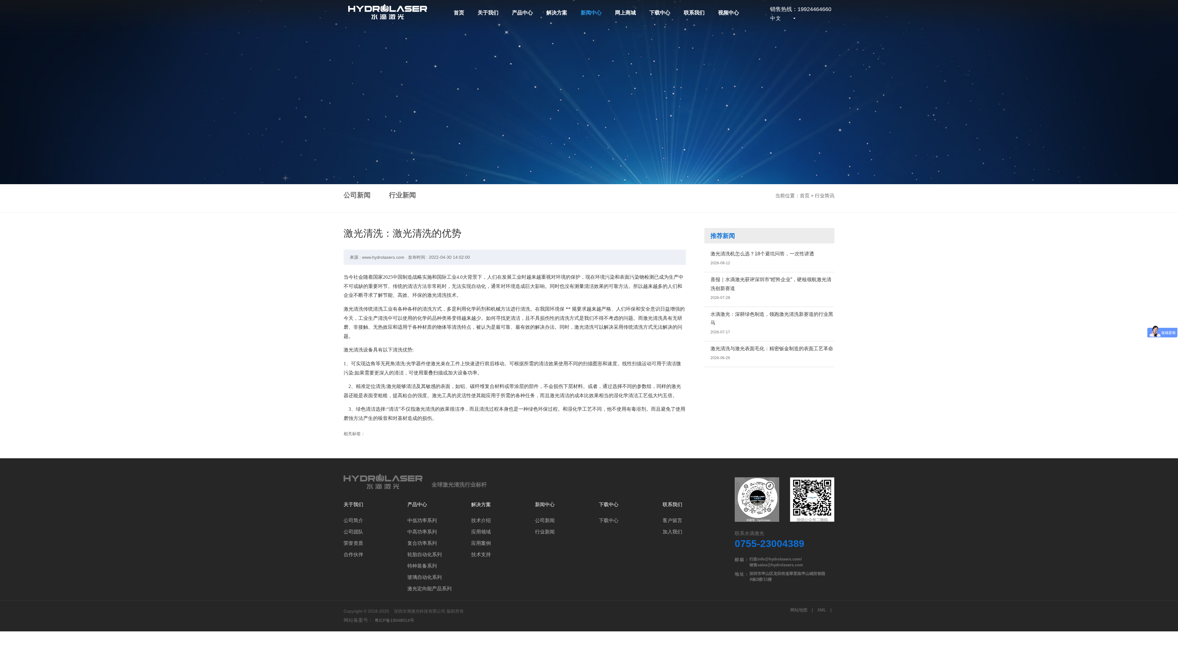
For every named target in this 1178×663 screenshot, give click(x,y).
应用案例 (481, 543)
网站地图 (798, 609)
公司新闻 (357, 195)
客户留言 (672, 520)
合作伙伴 (353, 554)
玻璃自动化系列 (424, 577)
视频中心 (728, 13)
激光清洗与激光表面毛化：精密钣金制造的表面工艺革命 (771, 348)
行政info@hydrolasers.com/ (775, 559)
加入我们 (672, 531)
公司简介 (353, 520)
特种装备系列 (422, 565)
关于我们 (488, 13)
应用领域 (481, 531)
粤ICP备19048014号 (394, 620)
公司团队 (353, 531)
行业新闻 (402, 195)
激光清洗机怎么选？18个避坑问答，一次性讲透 (762, 253)
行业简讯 (824, 195)
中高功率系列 (422, 531)
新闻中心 (591, 13)
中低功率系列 (422, 520)
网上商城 (625, 13)
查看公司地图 (784, 500)
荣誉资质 (353, 543)
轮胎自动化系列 (424, 554)
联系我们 (694, 13)
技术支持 (481, 554)
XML (821, 609)
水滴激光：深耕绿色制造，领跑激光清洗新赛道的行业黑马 (771, 319)
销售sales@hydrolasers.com (776, 565)
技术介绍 (481, 520)
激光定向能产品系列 (429, 588)
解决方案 (556, 13)
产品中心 (522, 13)
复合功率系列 (422, 543)
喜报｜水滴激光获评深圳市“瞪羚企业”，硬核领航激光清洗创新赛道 (770, 284)
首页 (459, 13)
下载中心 (659, 13)
